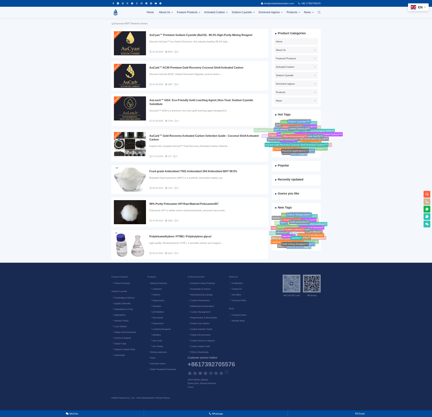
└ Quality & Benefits (121, 303)
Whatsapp (216, 413)
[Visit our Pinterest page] (151, 3)
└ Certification (236, 283)
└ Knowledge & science (199, 289)
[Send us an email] (200, 373)
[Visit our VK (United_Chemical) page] (146, 3)
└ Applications (118, 315)
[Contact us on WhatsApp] (190, 373)
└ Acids (151, 358)
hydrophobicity (280, 227)
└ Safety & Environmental (123, 332)
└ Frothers (153, 295)
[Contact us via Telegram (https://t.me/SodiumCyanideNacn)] (160, 3)
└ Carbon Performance (199, 300)
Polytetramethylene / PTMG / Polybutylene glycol (180, 236)
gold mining (299, 153)
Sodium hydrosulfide (281, 144)
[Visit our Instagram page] (118, 3)
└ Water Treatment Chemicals (161, 369)
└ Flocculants (155, 318)
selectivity (288, 233)
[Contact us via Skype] (221, 373)
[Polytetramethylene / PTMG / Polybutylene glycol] (130, 245)
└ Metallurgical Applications (201, 306)
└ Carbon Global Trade (199, 346)
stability (296, 235)
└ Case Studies (119, 326)
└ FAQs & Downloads (198, 352)
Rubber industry (295, 226)
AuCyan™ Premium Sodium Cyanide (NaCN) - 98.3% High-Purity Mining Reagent (200, 35)
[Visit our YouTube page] (156, 3)
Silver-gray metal (282, 237)
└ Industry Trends (120, 321)
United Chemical (299, 126)
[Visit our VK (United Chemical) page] (141, 3)
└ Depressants (155, 300)
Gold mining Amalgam (295, 242)
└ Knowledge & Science (123, 298)
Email (359, 413)
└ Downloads (118, 355)
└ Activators (154, 306)
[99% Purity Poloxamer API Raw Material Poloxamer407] (130, 212)
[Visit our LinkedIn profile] (226, 372)
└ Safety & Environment (199, 335)
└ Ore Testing (155, 346)
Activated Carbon (214, 12)
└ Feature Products (120, 283)
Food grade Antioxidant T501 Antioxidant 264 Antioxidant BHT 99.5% (193, 171)
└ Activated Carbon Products (201, 283)
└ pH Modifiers (155, 312)
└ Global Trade (118, 344)
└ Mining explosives (157, 352)
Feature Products (187, 12)
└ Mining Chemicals (157, 283)
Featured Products (286, 58)
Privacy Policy (162, 398)
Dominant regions (269, 12)
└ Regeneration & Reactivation (202, 318)
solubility (304, 235)
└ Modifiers (154, 335)
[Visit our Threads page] (123, 3)
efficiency (282, 231)
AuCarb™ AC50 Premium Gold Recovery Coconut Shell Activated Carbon (196, 67)
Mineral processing (295, 133)
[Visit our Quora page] (132, 3)
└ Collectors (154, 289)
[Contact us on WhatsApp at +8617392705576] (427, 209)
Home (150, 12)
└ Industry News (237, 321)
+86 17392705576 (311, 3)
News (307, 12)
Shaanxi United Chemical (282, 137)
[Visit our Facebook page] (113, 3)
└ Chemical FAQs (237, 300)
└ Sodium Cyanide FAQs (123, 349)
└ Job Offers (235, 295)
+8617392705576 (211, 364)
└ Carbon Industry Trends (200, 329)
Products (292, 12)
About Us (164, 12)
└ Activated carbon (156, 363)
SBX (283, 221)
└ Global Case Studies (199, 323)
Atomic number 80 (281, 234)
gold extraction (283, 128)
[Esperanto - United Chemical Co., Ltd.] (115, 12)
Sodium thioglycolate (299, 213)
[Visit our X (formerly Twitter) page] (127, 3)
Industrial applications (295, 149)
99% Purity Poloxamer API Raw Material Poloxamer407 (184, 203)
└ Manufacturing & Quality (200, 295)
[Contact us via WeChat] (195, 373)
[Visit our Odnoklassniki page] (137, 3)
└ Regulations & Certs (122, 309)
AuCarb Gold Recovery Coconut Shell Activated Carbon (296, 141)
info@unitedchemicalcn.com (279, 3)
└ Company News (238, 315)
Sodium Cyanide (242, 12)
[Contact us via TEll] (205, 373)
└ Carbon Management (199, 312)
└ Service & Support (121, 338)
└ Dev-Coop (154, 341)
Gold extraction (299, 219)
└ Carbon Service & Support (201, 341)
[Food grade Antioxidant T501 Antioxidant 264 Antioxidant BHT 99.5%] (130, 179)
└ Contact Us (235, 289)
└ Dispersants (155, 323)
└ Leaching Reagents (159, 329)
